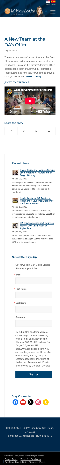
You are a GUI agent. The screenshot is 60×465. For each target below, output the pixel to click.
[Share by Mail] (49, 131)
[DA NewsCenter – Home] (25, 11)
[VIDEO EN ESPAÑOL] (17, 82)
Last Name (20, 303)
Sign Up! (33, 374)
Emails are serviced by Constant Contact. (32, 363)
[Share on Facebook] (11, 131)
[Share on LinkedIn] (36, 131)
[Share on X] (23, 131)
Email (18, 275)
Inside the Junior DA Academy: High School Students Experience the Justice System (37, 201)
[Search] (44, 11)
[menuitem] (44, 11)
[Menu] (51, 11)
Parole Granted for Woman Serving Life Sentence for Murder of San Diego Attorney (37, 173)
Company (20, 317)
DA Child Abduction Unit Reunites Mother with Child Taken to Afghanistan (37, 226)
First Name (21, 289)
